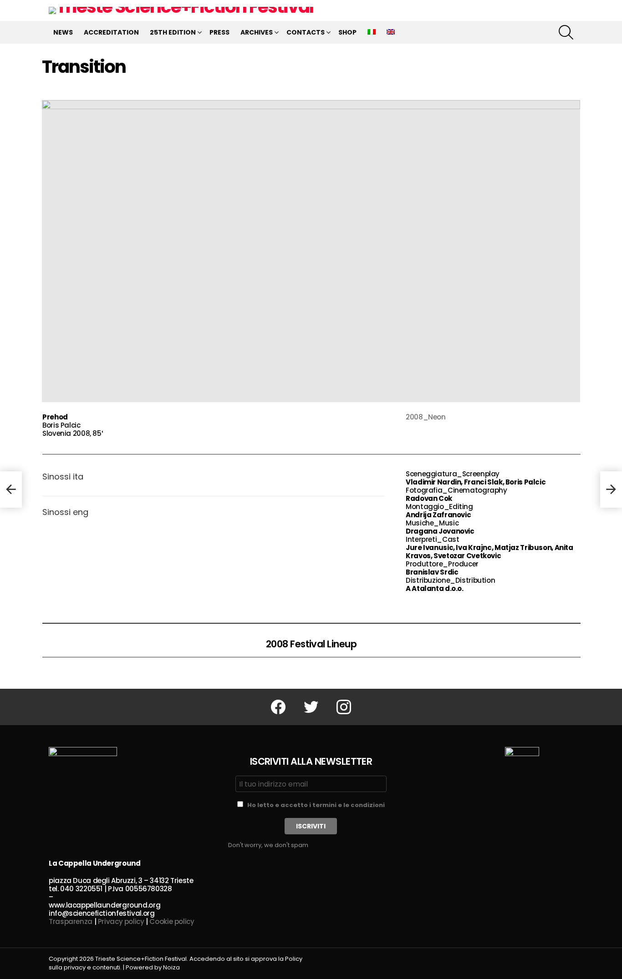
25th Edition (173, 32)
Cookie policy (171, 921)
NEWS (63, 32)
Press (219, 32)
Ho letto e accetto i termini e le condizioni (316, 805)
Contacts (305, 32)
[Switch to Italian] (371, 32)
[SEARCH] (566, 32)
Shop (347, 32)
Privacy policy (121, 921)
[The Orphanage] (11, 489)
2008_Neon (426, 417)
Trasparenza (70, 921)
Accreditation (111, 32)
